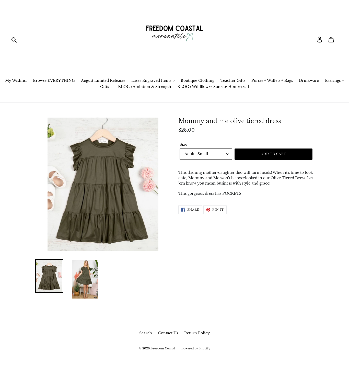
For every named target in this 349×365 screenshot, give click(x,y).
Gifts (105, 86)
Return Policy (197, 333)
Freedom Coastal (163, 348)
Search (145, 333)
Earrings (333, 80)
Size (183, 144)
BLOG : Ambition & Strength (144, 86)
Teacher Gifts (232, 80)
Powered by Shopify (195, 348)
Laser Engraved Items (151, 80)
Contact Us (168, 333)
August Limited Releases (103, 80)
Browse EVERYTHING (54, 80)
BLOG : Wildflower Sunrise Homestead (213, 86)
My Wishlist (16, 80)
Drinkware (309, 80)
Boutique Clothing (197, 80)
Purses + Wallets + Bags (272, 80)
